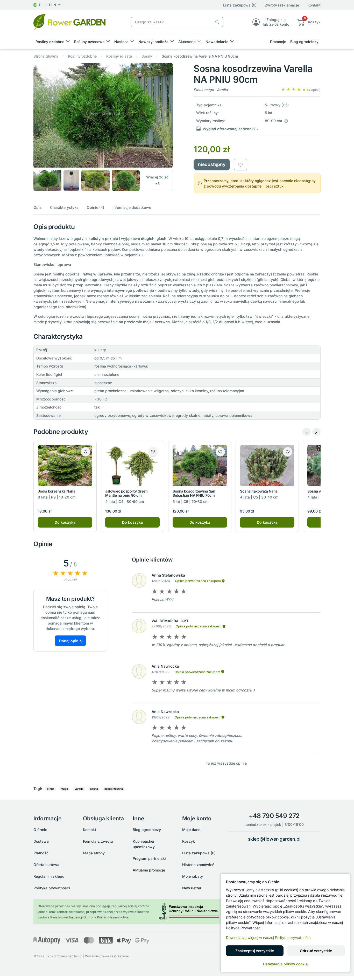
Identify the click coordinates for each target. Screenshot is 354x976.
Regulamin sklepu (48, 876)
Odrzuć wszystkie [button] (316, 951)
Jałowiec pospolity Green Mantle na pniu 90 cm (126, 493)
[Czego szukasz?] (217, 22)
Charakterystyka (64, 207)
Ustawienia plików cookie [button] (285, 964)
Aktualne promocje (149, 870)
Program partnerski (149, 858)
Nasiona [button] (121, 41)
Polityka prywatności (51, 888)
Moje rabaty (192, 876)
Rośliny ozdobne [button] (50, 41)
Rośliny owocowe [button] (89, 41)
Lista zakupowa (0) (240, 5)
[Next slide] (316, 432)
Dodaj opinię (70, 641)
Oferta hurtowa (46, 864)
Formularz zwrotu (98, 841)
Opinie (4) (95, 207)
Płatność (40, 853)
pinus (50, 789)
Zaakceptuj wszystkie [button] (254, 951)
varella (79, 789)
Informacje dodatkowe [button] (131, 207)
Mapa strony (94, 853)
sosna (94, 789)
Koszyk (188, 841)
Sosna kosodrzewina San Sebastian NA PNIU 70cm (194, 493)
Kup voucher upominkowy (144, 844)
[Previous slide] (306, 432)
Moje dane (191, 829)
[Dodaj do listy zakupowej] (240, 164)
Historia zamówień (198, 864)
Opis (37, 207)
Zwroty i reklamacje (282, 5)
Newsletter (191, 888)
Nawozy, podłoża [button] (153, 41)
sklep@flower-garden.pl (274, 839)
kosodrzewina (113, 789)
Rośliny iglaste (119, 56)
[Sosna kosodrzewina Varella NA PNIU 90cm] (69, 21)
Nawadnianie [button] (217, 41)
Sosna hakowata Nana (259, 491)
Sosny (146, 56)
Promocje (278, 41)
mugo (64, 789)
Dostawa (41, 841)
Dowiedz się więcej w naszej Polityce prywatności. (268, 937)
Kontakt (314, 5)
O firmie (40, 829)
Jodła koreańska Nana (56, 491)
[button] (46, 5)
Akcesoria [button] (187, 41)
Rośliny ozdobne (82, 56)
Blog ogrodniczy (304, 41)
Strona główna (45, 56)
